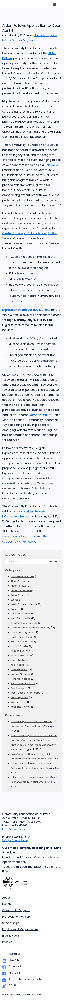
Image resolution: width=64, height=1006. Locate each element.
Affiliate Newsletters (22, 576)
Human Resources (21, 641)
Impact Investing (20, 650)
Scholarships (18, 688)
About (6, 897)
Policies (7, 942)
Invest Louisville (19, 660)
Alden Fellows (41, 35)
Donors (7, 904)
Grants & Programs (23, 40)
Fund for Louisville (20, 613)
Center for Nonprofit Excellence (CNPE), (29, 233)
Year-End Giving (20, 706)
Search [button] (53, 561)
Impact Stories (19, 655)
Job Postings (18, 664)
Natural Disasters (20, 674)
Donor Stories (18, 595)
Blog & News (10, 936)
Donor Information (21, 590)
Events (14, 599)
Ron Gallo (51, 165)
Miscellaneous (19, 669)
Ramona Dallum (40, 415)
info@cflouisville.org (15, 840)
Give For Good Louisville (24, 623)
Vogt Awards (18, 702)
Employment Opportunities (20, 929)
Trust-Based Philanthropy (25, 692)
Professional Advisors (16, 917)
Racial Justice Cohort (23, 683)
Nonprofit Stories (20, 678)
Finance (15, 609)
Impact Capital (19, 646)
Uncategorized (19, 697)
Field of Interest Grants (24, 604)
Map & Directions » (14, 829)
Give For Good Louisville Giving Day (30, 627)
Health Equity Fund (21, 637)
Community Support (16, 910)
